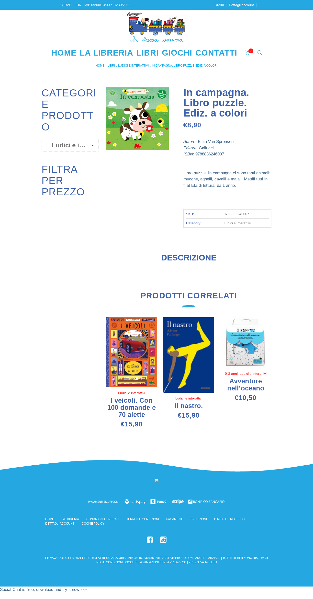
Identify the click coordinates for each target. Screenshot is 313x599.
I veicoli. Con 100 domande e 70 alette (131, 407)
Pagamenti (174, 519)
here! (84, 590)
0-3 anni (231, 374)
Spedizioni (198, 519)
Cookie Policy (93, 523)
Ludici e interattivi (133, 65)
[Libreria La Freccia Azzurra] (156, 481)
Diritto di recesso (229, 519)
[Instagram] (163, 540)
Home (100, 65)
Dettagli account (59, 523)
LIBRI (111, 65)
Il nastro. (189, 406)
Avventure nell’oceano (245, 384)
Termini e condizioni (142, 519)
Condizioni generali (102, 519)
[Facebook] (150, 540)
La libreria (70, 519)
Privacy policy (57, 558)
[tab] (189, 260)
